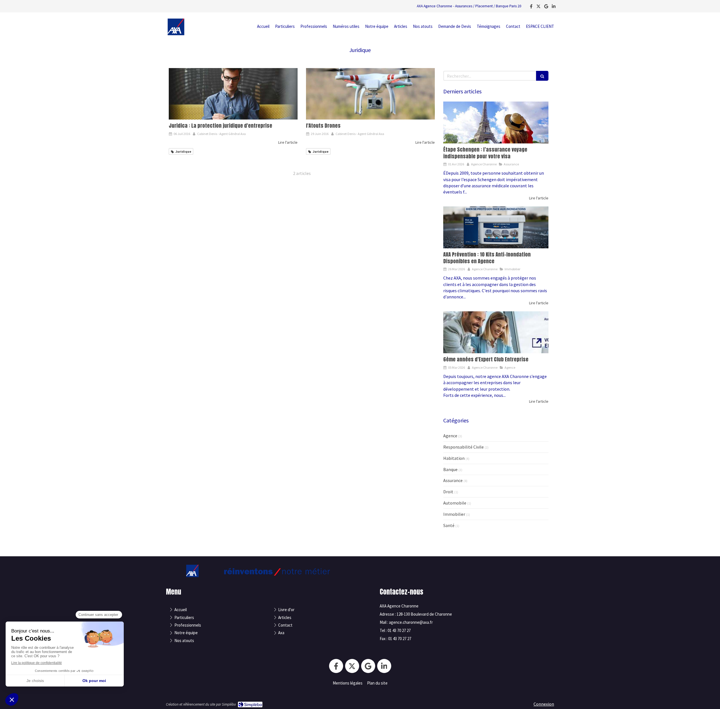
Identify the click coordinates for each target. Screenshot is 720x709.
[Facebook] (531, 7)
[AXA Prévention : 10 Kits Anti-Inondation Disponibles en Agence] (495, 227)
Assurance (453, 480)
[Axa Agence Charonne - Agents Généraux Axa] (175, 34)
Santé (448, 525)
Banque (450, 469)
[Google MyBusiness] (546, 7)
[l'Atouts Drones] (370, 94)
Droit (448, 491)
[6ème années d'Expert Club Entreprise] (495, 332)
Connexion (544, 704)
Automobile (454, 503)
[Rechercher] (542, 76)
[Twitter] (538, 7)
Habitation (454, 458)
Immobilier (454, 514)
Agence (450, 435)
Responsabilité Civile (463, 447)
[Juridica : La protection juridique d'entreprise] (233, 94)
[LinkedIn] (553, 7)
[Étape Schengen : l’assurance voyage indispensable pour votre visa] (495, 123)
